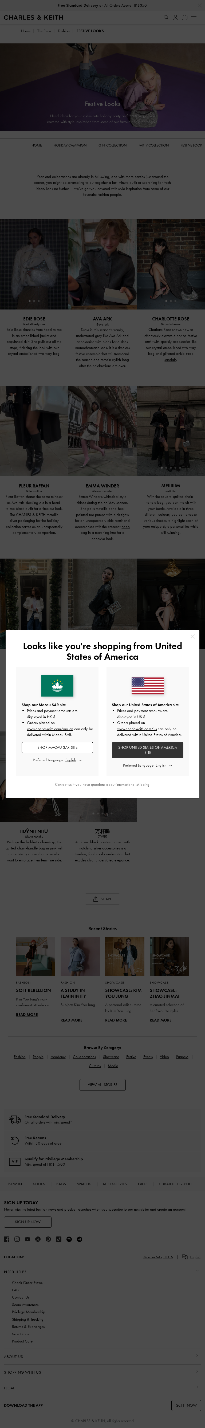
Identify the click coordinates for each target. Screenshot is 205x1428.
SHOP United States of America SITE (147, 750)
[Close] (193, 636)
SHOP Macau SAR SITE (57, 747)
